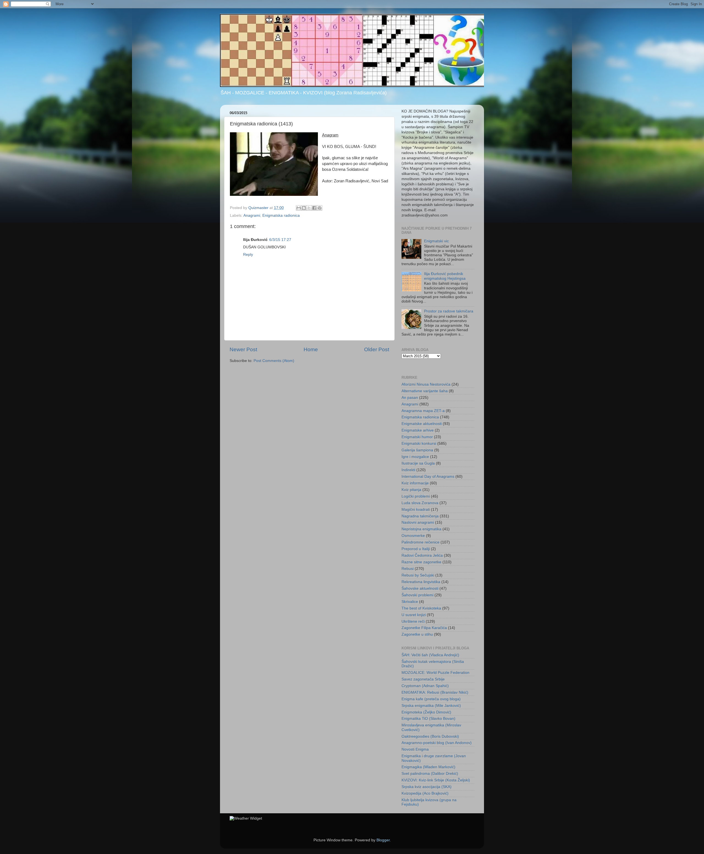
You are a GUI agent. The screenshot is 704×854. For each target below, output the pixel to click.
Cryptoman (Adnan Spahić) (425, 686)
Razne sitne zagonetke (421, 562)
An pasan (410, 398)
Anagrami (251, 215)
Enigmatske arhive (418, 430)
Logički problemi (416, 496)
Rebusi (408, 569)
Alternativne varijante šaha (425, 391)
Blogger (383, 840)
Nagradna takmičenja (420, 516)
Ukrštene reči (413, 621)
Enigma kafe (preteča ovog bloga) (431, 699)
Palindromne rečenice (420, 542)
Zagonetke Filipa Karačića (424, 628)
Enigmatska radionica (281, 215)
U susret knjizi (414, 615)
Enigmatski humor (417, 437)
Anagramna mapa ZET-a (423, 411)
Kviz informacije (415, 483)
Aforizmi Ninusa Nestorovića (426, 384)
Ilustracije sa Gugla (418, 463)
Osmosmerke (413, 536)
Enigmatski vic (436, 241)
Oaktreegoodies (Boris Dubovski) (430, 736)
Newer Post (243, 349)
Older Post (376, 349)
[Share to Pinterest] (319, 208)
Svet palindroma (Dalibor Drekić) (430, 773)
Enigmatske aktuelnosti (422, 424)
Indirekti (408, 470)
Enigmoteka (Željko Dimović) (426, 712)
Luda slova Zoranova (420, 503)
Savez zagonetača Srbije (423, 679)
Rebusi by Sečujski (418, 575)
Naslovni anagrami (418, 522)
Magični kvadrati (416, 509)
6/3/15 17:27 (280, 240)
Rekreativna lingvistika (421, 582)
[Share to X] (309, 208)
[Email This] (298, 208)
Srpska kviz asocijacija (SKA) (427, 787)
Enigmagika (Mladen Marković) (428, 767)
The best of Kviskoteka (421, 608)
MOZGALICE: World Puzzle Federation (435, 673)
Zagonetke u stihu (417, 634)
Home (311, 349)
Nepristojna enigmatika (421, 529)
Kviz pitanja (411, 490)
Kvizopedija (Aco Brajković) (425, 793)
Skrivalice (410, 602)
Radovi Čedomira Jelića (422, 555)
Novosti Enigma (415, 749)
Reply (248, 254)
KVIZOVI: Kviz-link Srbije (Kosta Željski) (436, 780)
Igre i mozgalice (415, 457)
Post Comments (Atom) (274, 361)
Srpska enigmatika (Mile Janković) (431, 706)
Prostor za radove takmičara (448, 311)
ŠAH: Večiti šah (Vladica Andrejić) (430, 655)
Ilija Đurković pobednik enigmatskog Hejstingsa (445, 276)
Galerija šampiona (417, 450)
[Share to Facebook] (314, 208)
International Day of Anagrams (428, 476)
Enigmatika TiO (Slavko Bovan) (428, 718)
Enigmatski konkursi (419, 443)
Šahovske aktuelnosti (420, 588)
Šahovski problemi (417, 595)
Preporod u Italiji (416, 549)
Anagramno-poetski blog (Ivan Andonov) (437, 743)
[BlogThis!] (304, 208)
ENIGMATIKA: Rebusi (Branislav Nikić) (435, 692)
